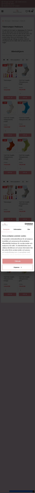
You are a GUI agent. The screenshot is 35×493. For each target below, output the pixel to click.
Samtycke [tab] (6, 229)
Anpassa (16, 267)
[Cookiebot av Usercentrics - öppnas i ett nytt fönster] (25, 224)
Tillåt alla (17, 261)
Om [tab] (29, 229)
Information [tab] (17, 229)
